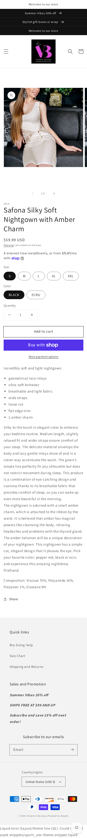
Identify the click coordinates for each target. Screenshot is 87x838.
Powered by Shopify (58, 815)
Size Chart (17, 656)
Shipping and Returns (27, 666)
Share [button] (13, 599)
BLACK (14, 295)
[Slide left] (33, 193)
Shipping (9, 245)
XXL (71, 276)
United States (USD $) (40, 782)
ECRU (36, 295)
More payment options (43, 356)
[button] (6, 51)
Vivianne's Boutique (37, 815)
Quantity (10, 305)
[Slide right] (54, 193)
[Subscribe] (72, 749)
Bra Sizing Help (21, 645)
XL (54, 276)
